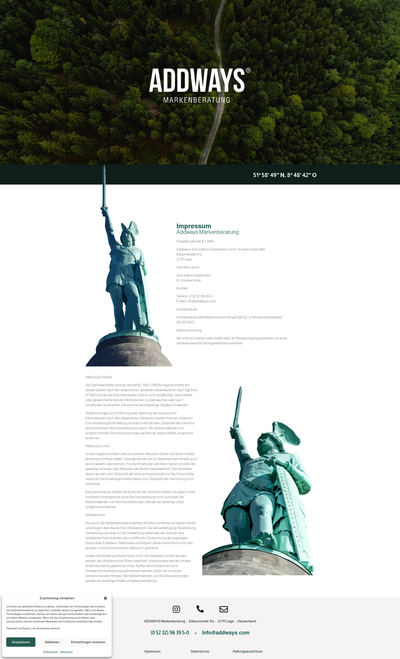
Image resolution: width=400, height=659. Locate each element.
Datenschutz (50, 651)
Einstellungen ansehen (88, 642)
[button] (105, 598)
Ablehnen (52, 642)
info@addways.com (201, 301)
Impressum (66, 651)
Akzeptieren (21, 642)
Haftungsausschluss (247, 651)
